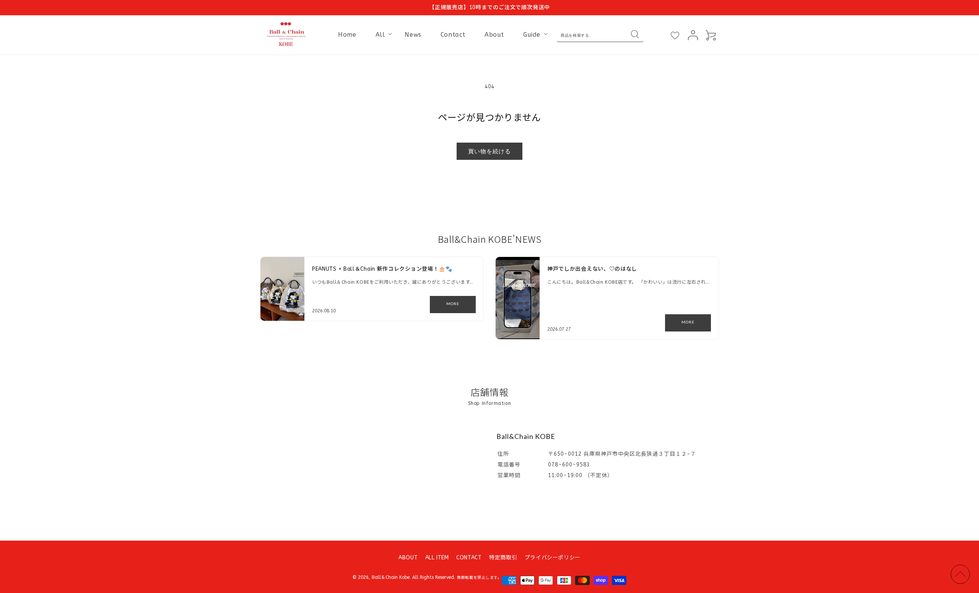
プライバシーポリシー (553, 557)
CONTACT (468, 557)
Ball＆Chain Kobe (391, 577)
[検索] (634, 35)
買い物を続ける (489, 151)
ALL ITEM (437, 557)
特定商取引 (503, 557)
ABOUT (408, 557)
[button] (380, 35)
